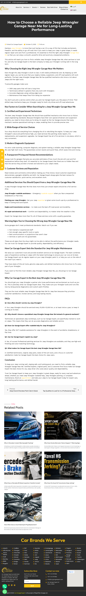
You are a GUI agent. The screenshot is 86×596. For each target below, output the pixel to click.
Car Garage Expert (19, 593)
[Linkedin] (2, 163)
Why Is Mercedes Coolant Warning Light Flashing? (18, 443)
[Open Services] (30, 7)
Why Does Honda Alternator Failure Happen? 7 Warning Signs (62, 443)
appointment (26, 378)
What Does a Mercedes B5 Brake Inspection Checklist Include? (22, 483)
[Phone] (4, 586)
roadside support (47, 193)
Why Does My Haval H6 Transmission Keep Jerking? (59, 483)
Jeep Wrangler (17, 48)
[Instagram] (2, 155)
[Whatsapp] (4, 591)
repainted (41, 200)
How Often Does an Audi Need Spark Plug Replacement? (20, 524)
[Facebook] (2, 151)
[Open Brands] (38, 7)
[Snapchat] (2, 159)
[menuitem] (73, 6)
